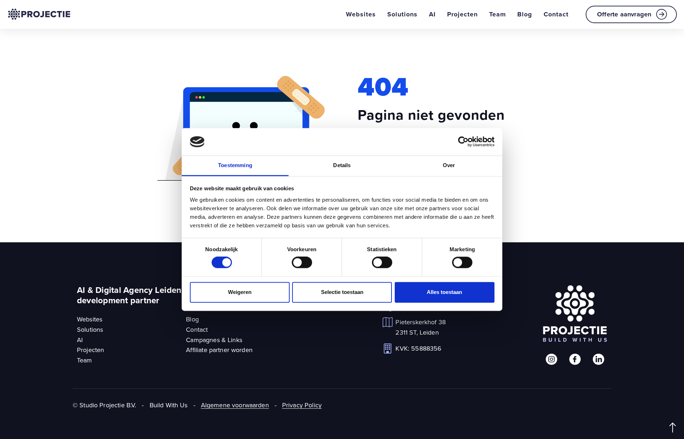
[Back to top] (672, 427)
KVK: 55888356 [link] (418, 348)
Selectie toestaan (342, 292)
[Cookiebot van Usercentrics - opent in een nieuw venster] (463, 141)
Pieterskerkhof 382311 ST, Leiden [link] (420, 327)
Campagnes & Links (214, 339)
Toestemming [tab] (235, 165)
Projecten (462, 14)
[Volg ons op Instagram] (551, 359)
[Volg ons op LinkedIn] (598, 359)
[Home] (39, 14)
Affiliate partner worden (219, 349)
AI (432, 14)
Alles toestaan (444, 292)
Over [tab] (449, 165)
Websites (361, 14)
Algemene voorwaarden (235, 405)
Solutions (402, 14)
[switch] (302, 262)
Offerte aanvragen (624, 14)
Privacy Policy (302, 405)
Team (497, 14)
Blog (524, 14)
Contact (556, 14)
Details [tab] (342, 165)
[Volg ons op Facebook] (575, 359)
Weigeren (240, 292)
